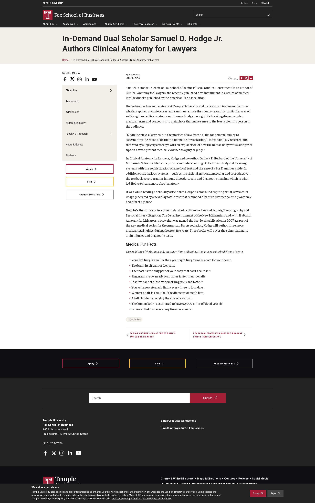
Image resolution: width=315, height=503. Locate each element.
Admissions (89, 24)
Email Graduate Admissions (178, 420)
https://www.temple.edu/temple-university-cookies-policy (141, 498)
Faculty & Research (143, 24)
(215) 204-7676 (53, 443)
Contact (244, 3)
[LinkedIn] (86, 79)
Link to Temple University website (64, 482)
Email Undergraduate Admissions (182, 428)
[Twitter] (72, 79)
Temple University (53, 3)
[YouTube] (94, 79)
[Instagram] (79, 79)
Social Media (260, 478)
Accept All (258, 493)
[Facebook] (64, 79)
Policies (243, 478)
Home (65, 60)
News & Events (170, 24)
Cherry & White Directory (177, 478)
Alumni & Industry (114, 24)
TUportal (265, 3)
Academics (69, 24)
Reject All (275, 493)
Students (193, 24)
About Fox (48, 24)
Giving (254, 3)
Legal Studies (134, 319)
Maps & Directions (209, 478)
